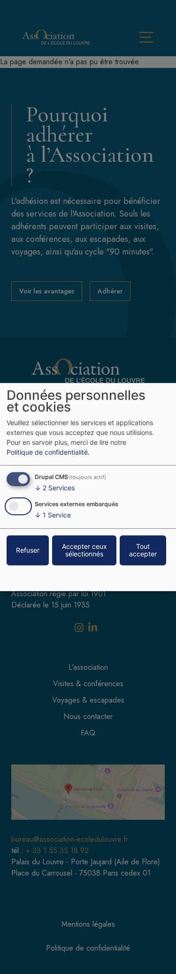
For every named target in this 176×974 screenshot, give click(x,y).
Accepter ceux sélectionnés (84, 550)
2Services (55, 488)
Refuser (27, 550)
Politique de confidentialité (47, 452)
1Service (53, 515)
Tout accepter (143, 550)
